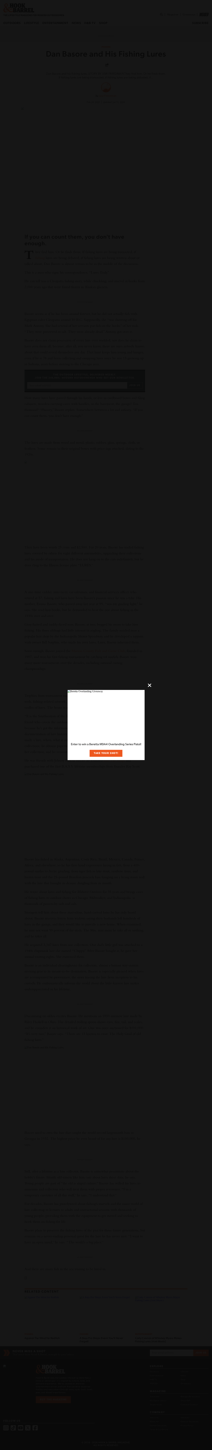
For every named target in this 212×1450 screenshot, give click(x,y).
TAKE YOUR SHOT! (106, 753)
